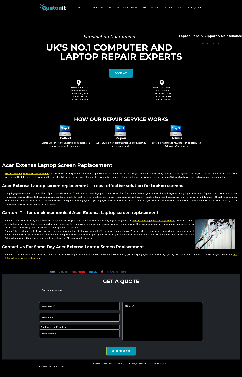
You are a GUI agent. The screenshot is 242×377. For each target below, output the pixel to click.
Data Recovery (149, 8)
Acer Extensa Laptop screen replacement (27, 173)
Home (81, 8)
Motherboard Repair (101, 8)
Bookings (121, 73)
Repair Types (193, 7)
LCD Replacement (127, 8)
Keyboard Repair (172, 8)
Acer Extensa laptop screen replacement (153, 220)
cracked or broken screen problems (84, 197)
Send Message (121, 351)
